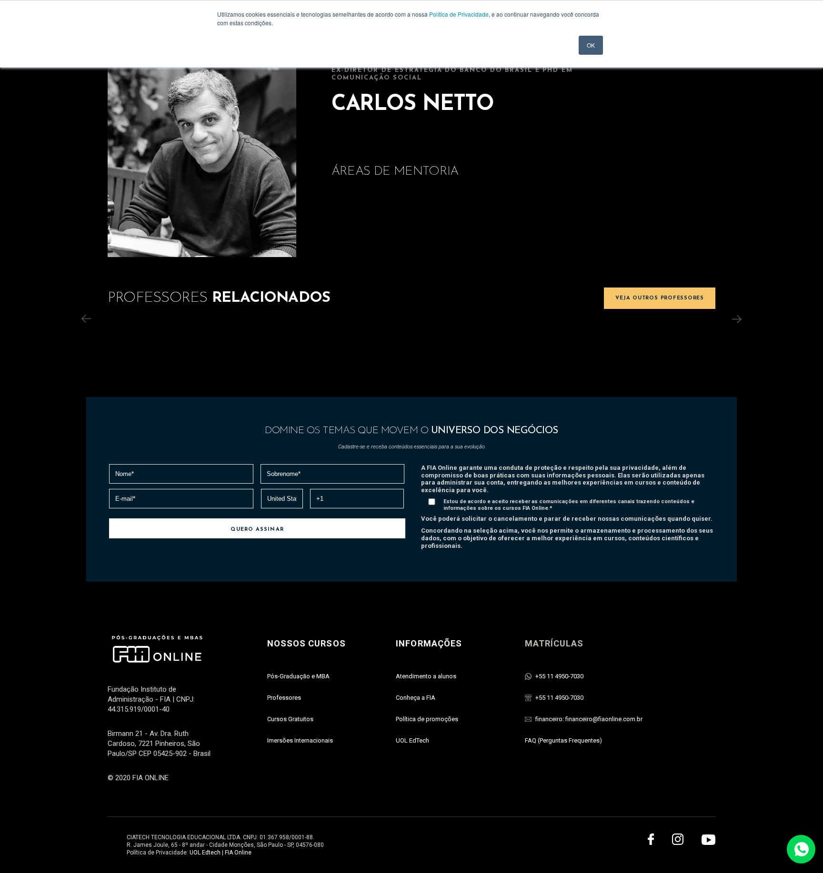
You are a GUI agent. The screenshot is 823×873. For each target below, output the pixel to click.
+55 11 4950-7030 (559, 676)
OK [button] (591, 45)
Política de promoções (427, 719)
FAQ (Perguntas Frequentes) (563, 740)
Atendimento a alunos (426, 676)
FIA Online (238, 852)
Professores (284, 697)
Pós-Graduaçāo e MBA (298, 676)
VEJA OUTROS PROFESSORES (659, 298)
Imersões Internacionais (300, 740)
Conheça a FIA (415, 697)
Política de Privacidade (459, 14)
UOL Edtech (205, 852)
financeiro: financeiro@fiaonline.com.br (588, 719)
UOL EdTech (412, 740)
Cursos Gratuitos (290, 719)
